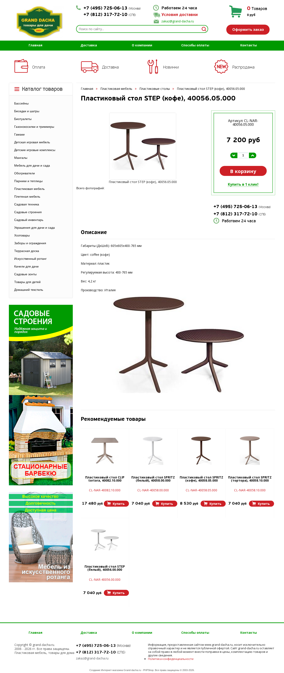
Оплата (38, 67)
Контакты (248, 45)
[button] (116, 504)
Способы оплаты (195, 45)
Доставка (89, 45)
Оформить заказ (248, 29)
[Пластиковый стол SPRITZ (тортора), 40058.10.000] (249, 450)
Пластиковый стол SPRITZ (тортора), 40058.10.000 (250, 479)
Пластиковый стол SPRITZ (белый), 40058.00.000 (153, 479)
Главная (35, 45)
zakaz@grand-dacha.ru (177, 21)
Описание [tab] (94, 233)
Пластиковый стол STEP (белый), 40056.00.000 (105, 568)
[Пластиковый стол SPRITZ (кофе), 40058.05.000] (201, 450)
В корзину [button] (243, 171)
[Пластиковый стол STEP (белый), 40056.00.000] (104, 539)
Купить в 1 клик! (243, 184)
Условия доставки (180, 14)
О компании (142, 45)
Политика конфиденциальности (170, 659)
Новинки (171, 67)
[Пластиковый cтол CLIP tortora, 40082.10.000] (104, 450)
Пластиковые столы (154, 89)
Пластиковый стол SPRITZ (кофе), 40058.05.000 (201, 479)
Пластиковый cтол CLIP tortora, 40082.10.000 (104, 479)
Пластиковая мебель (116, 89)
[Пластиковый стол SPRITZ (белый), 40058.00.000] (153, 450)
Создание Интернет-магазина (106, 670)
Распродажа (243, 67)
